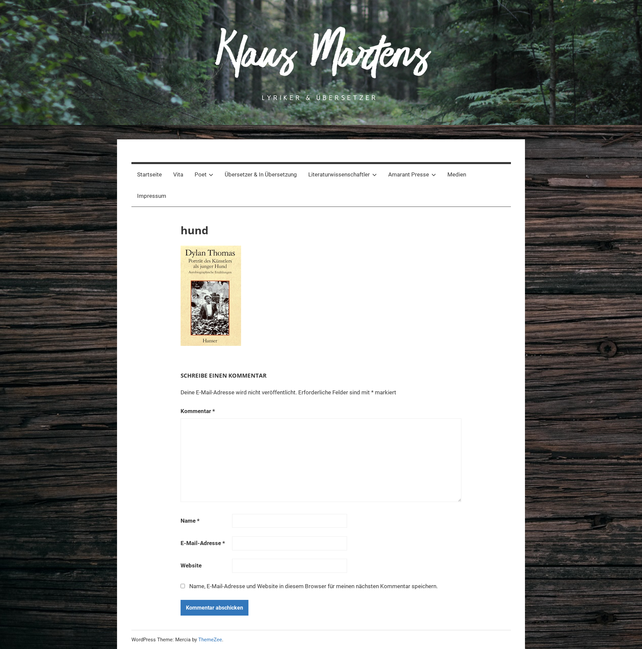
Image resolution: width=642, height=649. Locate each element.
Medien (456, 174)
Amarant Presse (408, 174)
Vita (178, 174)
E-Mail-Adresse (203, 543)
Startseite (149, 174)
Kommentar (198, 411)
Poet (201, 174)
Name (190, 520)
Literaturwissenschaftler (339, 174)
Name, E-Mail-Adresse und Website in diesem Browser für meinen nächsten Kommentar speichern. (313, 586)
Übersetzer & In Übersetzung (261, 174)
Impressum (151, 195)
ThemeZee (210, 640)
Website (191, 565)
